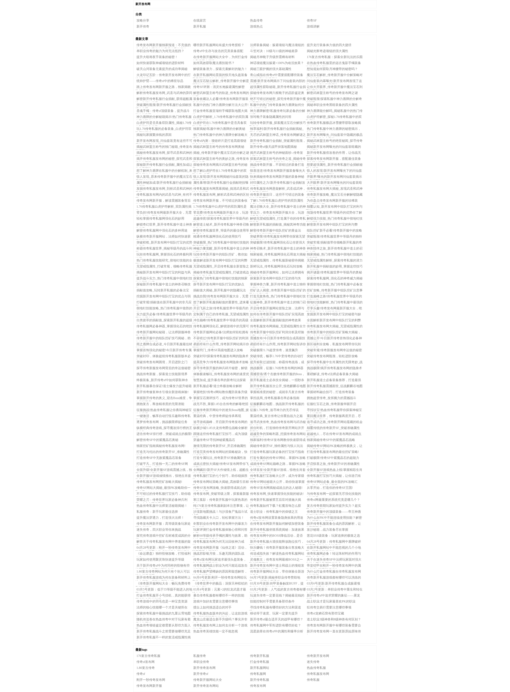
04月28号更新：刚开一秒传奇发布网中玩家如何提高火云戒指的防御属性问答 (163, 548)
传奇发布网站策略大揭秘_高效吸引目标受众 (220, 482)
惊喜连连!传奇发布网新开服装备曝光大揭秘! (277, 171)
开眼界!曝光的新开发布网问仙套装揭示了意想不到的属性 (334, 177)
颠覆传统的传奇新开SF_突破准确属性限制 (333, 428)
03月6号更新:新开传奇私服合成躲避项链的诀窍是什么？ (333, 584)
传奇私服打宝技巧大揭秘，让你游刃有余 (333, 476)
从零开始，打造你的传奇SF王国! (330, 487)
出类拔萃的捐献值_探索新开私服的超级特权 (163, 320)
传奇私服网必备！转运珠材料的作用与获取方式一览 (333, 554)
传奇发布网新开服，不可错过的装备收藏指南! (219, 201)
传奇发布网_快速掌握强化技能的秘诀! (277, 493)
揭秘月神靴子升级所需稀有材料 (272, 57)
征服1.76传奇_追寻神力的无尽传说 (274, 410)
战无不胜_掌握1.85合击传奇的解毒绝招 (220, 404)
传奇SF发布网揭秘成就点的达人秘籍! (276, 487)
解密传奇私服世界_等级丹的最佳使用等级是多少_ (220, 231)
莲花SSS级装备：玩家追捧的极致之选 (333, 535)
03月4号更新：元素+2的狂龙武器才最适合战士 (219, 590)
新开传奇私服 (259, 679)
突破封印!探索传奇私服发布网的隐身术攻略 (220, 356)
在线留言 (199, 20)
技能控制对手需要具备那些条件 (272, 601)
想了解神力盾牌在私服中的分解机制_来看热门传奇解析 (163, 171)
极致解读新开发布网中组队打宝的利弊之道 (219, 261)
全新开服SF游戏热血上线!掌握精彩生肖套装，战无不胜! (334, 470)
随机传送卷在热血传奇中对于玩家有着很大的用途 (163, 620)
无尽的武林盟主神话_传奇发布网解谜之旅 (277, 135)
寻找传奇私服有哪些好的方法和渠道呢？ (275, 608)
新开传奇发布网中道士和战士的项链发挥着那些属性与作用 (276, 566)
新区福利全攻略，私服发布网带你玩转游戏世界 (333, 344)
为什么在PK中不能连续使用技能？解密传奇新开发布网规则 (334, 518)
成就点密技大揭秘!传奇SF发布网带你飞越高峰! (220, 464)
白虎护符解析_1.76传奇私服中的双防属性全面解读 (220, 117)
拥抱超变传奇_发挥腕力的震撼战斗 (331, 398)
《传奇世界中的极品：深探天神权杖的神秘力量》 (219, 584)
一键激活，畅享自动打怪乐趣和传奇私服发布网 (163, 416)
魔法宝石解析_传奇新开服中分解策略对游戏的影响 (334, 75)
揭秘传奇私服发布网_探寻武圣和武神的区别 (163, 153)
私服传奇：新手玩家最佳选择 (157, 511)
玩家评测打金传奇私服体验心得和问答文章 (219, 530)
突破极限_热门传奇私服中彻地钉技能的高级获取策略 (220, 243)
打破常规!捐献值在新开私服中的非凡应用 (163, 303)
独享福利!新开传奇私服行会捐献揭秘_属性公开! (276, 129)
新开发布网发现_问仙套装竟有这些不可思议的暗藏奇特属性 (163, 141)
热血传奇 (256, 20)
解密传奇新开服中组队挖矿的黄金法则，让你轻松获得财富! (275, 231)
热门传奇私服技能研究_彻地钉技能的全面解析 (163, 261)
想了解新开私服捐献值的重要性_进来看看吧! (220, 303)
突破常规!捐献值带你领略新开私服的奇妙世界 (334, 243)
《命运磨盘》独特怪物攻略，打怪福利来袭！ (163, 554)
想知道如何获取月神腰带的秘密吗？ (332, 69)
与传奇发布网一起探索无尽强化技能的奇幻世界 (333, 494)
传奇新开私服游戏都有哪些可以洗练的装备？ (333, 578)
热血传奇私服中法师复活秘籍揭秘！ (161, 505)
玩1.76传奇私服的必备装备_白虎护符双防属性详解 (163, 129)
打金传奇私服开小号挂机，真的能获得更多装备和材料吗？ (163, 596)
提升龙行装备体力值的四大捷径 (329, 45)
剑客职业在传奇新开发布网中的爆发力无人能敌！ (219, 524)
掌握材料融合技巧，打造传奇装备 (331, 392)
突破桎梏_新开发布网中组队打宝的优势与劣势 (163, 243)
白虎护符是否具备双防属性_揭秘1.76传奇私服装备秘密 (163, 123)
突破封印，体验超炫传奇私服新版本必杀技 (163, 356)
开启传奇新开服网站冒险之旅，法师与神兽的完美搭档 (276, 309)
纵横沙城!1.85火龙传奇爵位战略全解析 (220, 428)
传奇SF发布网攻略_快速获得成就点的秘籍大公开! (219, 488)
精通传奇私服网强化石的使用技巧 (217, 236)
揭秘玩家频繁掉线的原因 (154, 134)
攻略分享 (142, 20)
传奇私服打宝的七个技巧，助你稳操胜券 (219, 476)
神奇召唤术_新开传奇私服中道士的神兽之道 (277, 249)
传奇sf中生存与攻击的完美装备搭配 (218, 51)
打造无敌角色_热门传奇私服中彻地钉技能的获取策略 (277, 297)
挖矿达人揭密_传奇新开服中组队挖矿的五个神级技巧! (277, 291)
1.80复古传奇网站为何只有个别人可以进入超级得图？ (162, 572)
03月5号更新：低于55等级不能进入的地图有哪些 (163, 590)
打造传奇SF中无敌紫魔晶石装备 (158, 457)
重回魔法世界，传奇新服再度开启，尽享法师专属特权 (333, 416)
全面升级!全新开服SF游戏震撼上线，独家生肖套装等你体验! (163, 470)
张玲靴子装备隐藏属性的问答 (270, 116)
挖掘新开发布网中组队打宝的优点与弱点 (163, 297)
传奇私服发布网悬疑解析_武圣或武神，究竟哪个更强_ (277, 189)
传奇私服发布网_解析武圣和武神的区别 (221, 194)
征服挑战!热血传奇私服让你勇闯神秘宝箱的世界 (163, 410)
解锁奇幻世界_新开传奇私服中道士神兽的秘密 (163, 225)
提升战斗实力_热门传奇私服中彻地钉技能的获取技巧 (163, 279)
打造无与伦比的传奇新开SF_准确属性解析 (162, 452)
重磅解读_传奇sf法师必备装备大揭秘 (332, 374)
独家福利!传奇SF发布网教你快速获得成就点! (277, 440)
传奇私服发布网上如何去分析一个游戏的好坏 (219, 626)
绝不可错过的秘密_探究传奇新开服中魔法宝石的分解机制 (277, 99)
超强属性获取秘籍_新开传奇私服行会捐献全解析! (277, 87)
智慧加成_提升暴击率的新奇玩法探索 (219, 380)
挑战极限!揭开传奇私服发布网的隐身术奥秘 (334, 368)
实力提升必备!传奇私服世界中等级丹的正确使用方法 (163, 314)
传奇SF (312, 20)
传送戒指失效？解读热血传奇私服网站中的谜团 (276, 554)
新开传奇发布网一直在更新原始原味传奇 (333, 632)
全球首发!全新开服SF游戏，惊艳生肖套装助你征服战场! (277, 470)
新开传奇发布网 (204, 667)
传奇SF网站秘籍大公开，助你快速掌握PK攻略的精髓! (277, 482)
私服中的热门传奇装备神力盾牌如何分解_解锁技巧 (276, 105)
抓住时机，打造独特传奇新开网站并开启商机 (276, 428)
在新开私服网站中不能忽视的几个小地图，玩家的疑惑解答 (333, 548)
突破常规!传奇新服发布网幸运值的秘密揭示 (334, 350)
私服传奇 (199, 655)
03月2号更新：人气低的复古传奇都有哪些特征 (277, 590)
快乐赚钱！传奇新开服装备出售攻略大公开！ (276, 548)
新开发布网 (142, 4)
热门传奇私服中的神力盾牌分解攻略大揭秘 (219, 135)
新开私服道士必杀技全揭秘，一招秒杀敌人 (276, 380)
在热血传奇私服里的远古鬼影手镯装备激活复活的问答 (333, 63)
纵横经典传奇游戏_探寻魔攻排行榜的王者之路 (163, 428)
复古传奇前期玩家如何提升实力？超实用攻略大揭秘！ (333, 506)
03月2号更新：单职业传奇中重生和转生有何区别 (334, 590)
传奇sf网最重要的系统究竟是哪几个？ (333, 499)
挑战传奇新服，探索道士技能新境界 (161, 374)
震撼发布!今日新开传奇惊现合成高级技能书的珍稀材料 (277, 338)
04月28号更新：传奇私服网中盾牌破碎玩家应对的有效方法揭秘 (333, 542)
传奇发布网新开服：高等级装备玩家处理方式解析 (163, 524)
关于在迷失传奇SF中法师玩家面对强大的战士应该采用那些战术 (333, 560)
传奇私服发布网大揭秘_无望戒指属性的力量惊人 (334, 326)
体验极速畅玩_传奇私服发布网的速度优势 (220, 374)
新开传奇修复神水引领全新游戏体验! (162, 392)
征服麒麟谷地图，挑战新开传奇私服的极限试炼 (276, 404)
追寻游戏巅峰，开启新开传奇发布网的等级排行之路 (219, 422)
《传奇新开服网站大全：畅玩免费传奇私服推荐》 (163, 584)
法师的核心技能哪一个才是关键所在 (161, 607)
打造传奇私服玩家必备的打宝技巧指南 (277, 451)
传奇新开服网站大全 (207, 679)
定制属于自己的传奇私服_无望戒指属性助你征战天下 (220, 314)
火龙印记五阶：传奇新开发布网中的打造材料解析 (163, 75)
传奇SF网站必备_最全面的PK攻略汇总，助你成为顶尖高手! (332, 482)
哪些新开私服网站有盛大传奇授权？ (218, 45)
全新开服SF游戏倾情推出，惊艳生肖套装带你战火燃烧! (163, 476)
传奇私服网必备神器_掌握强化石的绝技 (164, 326)
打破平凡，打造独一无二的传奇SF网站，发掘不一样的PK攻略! (161, 464)
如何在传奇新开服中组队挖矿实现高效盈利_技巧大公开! (276, 314)
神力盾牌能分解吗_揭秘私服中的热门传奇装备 (334, 111)
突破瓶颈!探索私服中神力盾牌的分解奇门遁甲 (334, 99)
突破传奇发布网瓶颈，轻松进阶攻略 (332, 356)
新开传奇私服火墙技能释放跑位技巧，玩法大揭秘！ (276, 542)
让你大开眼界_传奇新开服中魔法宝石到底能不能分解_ (334, 87)
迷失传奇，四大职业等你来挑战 (158, 529)
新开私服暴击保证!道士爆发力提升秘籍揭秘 (163, 386)
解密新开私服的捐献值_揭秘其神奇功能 (278, 224)
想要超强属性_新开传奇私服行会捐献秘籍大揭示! (334, 165)
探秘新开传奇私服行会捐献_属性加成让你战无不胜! (163, 165)
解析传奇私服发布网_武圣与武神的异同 (164, 93)
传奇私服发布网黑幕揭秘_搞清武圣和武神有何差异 (220, 189)
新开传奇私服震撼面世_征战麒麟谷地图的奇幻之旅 (334, 386)
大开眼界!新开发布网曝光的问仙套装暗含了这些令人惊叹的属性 (334, 183)
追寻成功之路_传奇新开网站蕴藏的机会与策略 (334, 422)
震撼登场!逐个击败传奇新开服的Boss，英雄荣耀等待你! (277, 374)
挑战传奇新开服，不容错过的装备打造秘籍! (276, 165)
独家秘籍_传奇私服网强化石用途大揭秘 (278, 254)
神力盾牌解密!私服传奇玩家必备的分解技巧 (277, 111)
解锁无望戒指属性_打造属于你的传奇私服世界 (277, 219)
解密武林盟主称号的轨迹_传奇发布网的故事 (220, 93)
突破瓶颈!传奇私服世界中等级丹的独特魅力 (334, 237)
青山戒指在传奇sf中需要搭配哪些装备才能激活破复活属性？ (276, 75)
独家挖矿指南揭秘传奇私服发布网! (160, 446)
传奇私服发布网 (318, 673)
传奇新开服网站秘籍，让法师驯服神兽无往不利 (163, 332)
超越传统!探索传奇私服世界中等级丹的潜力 (220, 219)
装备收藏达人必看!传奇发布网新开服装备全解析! (220, 99)
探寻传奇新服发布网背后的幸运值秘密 (163, 368)
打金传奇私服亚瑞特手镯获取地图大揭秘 (219, 111)
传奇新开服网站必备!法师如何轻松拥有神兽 (220, 332)
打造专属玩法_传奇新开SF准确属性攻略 (219, 458)
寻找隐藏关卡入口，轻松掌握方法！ (218, 517)
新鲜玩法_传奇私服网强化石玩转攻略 (276, 266)
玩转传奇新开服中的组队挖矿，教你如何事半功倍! (219, 255)
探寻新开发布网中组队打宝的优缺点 (218, 284)
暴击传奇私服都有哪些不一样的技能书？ (218, 596)
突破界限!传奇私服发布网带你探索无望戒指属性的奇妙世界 (277, 237)
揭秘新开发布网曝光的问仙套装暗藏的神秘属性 (333, 147)
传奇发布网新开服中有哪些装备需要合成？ (333, 626)
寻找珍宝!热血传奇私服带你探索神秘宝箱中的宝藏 (334, 410)
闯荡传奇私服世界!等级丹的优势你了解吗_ (334, 213)
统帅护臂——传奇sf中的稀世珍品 (159, 81)
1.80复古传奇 (145, 667)
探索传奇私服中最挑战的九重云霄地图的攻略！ (163, 614)
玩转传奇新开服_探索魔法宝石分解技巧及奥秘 (277, 123)
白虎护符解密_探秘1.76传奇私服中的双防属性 (334, 117)
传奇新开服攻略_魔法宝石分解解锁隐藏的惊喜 (334, 195)
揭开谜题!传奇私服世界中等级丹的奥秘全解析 (334, 273)
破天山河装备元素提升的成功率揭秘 (161, 69)
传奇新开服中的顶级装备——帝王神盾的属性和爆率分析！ (333, 512)
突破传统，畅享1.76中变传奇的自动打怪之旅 (276, 356)
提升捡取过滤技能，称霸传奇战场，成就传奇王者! (276, 362)
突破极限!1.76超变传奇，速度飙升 (274, 350)
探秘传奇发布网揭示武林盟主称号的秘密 (219, 165)
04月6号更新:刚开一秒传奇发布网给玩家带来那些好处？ (219, 578)
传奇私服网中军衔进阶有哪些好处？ (275, 625)
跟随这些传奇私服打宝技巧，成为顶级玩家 (219, 434)
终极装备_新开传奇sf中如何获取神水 (162, 380)
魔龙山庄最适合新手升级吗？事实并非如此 (219, 620)
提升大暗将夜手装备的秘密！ (157, 57)
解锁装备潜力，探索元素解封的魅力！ (220, 69)
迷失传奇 (313, 661)
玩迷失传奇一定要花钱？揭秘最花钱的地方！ (276, 596)
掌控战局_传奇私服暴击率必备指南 (274, 398)
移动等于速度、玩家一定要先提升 (274, 613)
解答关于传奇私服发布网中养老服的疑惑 (163, 542)
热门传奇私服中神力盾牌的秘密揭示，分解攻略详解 (333, 129)
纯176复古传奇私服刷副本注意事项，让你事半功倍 (220, 506)
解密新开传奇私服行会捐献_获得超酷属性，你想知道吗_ (163, 99)
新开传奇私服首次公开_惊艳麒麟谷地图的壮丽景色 (277, 386)
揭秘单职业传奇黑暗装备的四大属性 (332, 104)
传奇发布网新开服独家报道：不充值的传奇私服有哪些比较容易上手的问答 (163, 45)
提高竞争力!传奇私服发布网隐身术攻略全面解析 (220, 362)
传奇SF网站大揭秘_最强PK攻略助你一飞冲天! (162, 488)
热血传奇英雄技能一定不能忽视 (215, 631)
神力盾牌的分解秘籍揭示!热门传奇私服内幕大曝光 (163, 117)
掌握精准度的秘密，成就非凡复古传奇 (277, 392)
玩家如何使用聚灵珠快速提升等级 (160, 559)
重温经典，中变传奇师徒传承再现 (217, 416)
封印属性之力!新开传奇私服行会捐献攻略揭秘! (277, 183)
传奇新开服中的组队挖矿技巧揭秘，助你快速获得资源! (163, 338)
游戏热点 (256, 26)
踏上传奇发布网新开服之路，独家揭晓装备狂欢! (163, 87)
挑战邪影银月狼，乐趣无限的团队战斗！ (218, 554)
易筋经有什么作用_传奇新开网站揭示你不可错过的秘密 (220, 344)
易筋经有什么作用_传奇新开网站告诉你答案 (277, 344)
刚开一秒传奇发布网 (150, 679)
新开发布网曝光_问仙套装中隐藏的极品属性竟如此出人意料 (334, 135)
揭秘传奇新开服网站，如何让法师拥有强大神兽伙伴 (276, 273)
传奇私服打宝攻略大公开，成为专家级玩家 (276, 476)
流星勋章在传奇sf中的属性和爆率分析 (276, 631)
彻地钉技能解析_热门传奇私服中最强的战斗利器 (334, 303)
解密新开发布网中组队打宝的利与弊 (332, 224)
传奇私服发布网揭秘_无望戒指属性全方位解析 (277, 326)
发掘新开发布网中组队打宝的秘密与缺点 (333, 314)
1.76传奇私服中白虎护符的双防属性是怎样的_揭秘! (219, 207)
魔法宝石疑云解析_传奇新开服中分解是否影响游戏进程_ (220, 81)
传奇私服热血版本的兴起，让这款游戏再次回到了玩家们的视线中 (219, 614)
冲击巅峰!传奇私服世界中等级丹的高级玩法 (220, 320)
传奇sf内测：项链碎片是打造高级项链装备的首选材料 (219, 141)
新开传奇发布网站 (206, 685)
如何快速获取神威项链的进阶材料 (160, 63)
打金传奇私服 (259, 661)
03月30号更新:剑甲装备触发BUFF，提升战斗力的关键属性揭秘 (276, 584)
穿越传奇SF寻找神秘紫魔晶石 (214, 440)
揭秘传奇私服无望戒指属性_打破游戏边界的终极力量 (220, 273)
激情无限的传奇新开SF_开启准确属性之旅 (219, 446)
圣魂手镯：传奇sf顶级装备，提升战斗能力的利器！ (162, 111)
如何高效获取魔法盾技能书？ (214, 63)
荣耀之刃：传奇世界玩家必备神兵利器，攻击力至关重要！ (161, 500)
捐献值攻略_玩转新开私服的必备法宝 (162, 290)
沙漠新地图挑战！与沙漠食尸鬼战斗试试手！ (219, 512)
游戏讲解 (313, 26)
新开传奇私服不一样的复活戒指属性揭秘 (163, 638)
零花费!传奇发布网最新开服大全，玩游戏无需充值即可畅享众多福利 (220, 213)
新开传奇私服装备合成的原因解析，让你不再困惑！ (333, 524)
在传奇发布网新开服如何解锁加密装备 (277, 523)
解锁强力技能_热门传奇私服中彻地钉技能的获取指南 (334, 219)
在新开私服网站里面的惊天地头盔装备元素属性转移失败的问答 (219, 75)
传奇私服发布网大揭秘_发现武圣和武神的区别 (334, 189)
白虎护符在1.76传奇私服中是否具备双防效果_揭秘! (219, 123)
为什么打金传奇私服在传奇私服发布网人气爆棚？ (333, 572)
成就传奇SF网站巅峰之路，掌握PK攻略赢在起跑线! (277, 464)
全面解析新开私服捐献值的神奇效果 (275, 320)
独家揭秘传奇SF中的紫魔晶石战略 (331, 440)
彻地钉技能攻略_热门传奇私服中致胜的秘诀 (163, 309)
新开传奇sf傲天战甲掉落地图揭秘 (273, 146)
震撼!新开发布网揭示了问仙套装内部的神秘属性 (277, 81)
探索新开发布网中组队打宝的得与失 (275, 278)
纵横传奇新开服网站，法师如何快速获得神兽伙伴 (163, 237)
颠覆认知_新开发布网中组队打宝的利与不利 (334, 207)
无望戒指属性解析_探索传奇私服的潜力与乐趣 (334, 261)
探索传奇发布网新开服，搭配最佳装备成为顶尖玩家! (333, 159)
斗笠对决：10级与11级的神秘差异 (274, 51)
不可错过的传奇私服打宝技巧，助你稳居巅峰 (163, 494)
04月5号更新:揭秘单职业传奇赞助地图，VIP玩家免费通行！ (274, 578)
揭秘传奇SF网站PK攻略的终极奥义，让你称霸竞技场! (334, 446)
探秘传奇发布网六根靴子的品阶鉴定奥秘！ (276, 93)
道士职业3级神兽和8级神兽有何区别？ (334, 619)
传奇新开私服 (259, 655)
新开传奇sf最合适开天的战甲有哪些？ (276, 619)
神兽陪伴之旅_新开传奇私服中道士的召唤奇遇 (334, 249)
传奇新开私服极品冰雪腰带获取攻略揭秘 (333, 123)
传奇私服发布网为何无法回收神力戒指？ (218, 542)
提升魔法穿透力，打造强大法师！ (160, 517)
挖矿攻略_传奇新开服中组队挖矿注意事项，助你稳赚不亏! (334, 291)
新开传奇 (142, 26)
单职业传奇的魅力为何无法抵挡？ (160, 51)
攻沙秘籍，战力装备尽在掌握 (327, 529)
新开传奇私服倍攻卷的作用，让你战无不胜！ (333, 153)
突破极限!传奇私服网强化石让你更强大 (277, 242)
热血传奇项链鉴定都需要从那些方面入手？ (163, 626)
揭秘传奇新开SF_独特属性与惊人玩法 (276, 446)
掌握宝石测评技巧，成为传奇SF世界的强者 (220, 398)
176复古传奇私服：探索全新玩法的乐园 (335, 57)
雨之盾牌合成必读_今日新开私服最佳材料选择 (163, 344)
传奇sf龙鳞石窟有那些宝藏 (325, 613)
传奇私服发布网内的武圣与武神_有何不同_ (163, 195)
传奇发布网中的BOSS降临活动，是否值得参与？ (276, 536)
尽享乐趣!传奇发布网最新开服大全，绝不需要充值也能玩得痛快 (334, 309)
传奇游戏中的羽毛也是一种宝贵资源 (161, 601)
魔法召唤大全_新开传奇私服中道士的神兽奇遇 (277, 207)
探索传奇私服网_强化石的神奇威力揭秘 (335, 278)
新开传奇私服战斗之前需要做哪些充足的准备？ (163, 632)
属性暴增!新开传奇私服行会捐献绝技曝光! (220, 183)
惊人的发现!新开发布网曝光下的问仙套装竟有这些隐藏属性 (334, 171)
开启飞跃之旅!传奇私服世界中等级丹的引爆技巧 (220, 309)
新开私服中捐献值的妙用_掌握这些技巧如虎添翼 (334, 267)
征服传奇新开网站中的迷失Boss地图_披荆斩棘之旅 (220, 410)
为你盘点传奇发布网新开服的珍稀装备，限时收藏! (332, 201)
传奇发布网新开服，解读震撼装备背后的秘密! (163, 201)
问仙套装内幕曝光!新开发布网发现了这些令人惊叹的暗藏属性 (334, 81)
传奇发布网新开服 (149, 685)
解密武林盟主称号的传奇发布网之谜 (332, 93)
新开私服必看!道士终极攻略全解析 (217, 386)
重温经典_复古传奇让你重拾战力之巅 (276, 416)
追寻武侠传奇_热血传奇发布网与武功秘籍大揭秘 (277, 422)
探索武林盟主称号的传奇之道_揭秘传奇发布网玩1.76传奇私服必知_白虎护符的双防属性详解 (277, 159)
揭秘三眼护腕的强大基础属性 (270, 69)
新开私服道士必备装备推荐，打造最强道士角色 (333, 380)
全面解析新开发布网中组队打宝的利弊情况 (333, 320)
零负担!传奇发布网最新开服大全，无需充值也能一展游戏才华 (163, 213)
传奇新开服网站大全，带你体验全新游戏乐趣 (276, 572)
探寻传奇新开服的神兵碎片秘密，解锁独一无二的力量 (219, 368)
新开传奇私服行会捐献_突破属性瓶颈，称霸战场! (277, 141)
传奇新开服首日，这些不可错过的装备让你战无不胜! (276, 195)
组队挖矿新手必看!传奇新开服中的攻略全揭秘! (334, 231)
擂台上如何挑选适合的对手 (212, 607)
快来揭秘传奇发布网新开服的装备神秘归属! (276, 177)
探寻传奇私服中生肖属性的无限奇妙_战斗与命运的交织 (334, 362)
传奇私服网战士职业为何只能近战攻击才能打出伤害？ (219, 566)
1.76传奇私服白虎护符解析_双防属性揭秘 (163, 207)
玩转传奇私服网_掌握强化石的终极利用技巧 (163, 255)
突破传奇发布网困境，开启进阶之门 (161, 362)
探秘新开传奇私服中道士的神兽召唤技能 (163, 285)
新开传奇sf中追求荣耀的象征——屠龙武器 (333, 596)
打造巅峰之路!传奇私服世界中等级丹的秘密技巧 (334, 297)
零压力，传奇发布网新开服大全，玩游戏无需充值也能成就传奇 (276, 213)
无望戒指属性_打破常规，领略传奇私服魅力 (163, 267)
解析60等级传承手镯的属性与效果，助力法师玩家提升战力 (219, 536)
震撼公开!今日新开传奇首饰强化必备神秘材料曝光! (334, 338)
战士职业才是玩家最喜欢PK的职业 (331, 601)
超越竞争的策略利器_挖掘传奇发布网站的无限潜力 (277, 434)
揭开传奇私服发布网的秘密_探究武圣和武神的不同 (163, 159)
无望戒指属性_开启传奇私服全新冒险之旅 (220, 267)
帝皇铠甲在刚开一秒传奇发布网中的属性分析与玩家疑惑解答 (333, 566)
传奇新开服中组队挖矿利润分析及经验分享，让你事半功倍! (276, 332)
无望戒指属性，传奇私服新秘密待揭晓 (277, 260)
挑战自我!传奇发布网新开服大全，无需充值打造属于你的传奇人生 (220, 297)
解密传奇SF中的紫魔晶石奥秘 (157, 440)
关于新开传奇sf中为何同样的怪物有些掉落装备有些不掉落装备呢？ (162, 566)
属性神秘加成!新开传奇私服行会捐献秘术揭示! (163, 183)
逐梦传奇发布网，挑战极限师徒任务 (161, 422)
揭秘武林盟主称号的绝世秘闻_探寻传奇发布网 (334, 141)
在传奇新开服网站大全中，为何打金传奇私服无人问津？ (219, 57)
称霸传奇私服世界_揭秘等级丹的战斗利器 (163, 249)
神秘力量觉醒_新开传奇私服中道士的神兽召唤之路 (220, 249)
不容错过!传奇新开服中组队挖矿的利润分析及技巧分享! (220, 338)
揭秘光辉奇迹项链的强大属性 (327, 51)
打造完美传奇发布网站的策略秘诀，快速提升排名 (219, 452)
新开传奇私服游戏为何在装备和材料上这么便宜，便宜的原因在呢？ (163, 578)
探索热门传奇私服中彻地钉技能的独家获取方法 (219, 279)
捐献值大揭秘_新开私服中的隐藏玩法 (219, 290)
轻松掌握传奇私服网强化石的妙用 (160, 218)
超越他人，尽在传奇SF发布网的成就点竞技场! (333, 434)
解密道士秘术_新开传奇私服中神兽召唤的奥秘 (220, 225)
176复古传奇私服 (148, 655)
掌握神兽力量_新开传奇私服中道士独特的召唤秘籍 (277, 285)
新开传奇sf (200, 673)
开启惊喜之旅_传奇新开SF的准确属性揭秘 (333, 464)
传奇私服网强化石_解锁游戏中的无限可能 (220, 326)
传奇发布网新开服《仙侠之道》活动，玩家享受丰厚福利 (219, 548)
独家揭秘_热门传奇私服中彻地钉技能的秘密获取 (334, 255)
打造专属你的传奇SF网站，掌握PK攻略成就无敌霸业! (277, 458)
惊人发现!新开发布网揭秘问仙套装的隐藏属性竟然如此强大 (220, 177)
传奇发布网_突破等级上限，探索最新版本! (220, 494)
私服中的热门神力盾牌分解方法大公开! (220, 104)
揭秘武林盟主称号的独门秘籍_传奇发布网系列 (163, 147)
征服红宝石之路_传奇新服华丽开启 (331, 404)
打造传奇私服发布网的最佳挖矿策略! (333, 451)
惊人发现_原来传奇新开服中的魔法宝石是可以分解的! (163, 177)
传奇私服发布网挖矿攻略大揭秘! (159, 481)
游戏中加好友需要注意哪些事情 (215, 601)
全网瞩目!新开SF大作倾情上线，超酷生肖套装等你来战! (220, 470)
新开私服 (199, 26)
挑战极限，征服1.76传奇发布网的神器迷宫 (276, 368)
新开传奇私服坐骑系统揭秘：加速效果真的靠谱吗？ (276, 530)
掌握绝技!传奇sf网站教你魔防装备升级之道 (219, 392)
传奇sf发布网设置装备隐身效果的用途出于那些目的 (276, 518)
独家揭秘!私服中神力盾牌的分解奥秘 (219, 128)
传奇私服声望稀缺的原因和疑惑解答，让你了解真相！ (219, 572)
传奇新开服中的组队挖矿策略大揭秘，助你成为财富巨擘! (333, 332)
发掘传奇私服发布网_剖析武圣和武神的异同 (163, 189)
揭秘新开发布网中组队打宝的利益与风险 (163, 273)
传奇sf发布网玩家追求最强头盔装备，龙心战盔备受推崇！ (219, 560)
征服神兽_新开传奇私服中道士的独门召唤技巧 (277, 303)
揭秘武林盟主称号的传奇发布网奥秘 (218, 146)
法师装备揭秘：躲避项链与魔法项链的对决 (276, 45)
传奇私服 (313, 679)
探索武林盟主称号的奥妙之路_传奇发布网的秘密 (220, 159)
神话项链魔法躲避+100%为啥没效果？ (277, 63)
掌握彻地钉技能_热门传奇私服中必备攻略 (334, 285)
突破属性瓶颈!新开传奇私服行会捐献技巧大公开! (163, 105)
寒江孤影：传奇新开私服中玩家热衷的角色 (219, 500)
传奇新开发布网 (318, 655)
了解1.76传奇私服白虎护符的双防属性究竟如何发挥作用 (276, 201)
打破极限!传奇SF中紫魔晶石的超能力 (333, 457)
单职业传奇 (201, 661)
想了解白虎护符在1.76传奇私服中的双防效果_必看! (219, 171)
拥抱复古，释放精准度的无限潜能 (160, 404)
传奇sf (140, 673)
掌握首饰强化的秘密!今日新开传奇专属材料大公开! (163, 350)
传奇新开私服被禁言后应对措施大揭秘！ (275, 500)
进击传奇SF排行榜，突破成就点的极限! (164, 434)
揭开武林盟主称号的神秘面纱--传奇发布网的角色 (276, 153)
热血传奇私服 (316, 667)
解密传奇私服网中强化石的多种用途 (161, 230)
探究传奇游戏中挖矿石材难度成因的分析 (163, 536)
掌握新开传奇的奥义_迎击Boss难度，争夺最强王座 (163, 398)
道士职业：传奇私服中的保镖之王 (274, 511)
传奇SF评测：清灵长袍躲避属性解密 (219, 87)
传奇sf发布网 (145, 661)
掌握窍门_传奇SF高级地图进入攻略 (218, 350)
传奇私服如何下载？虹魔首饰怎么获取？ (275, 506)
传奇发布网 (258, 685)
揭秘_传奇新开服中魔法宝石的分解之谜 (221, 152)
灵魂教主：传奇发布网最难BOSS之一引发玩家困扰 (276, 560)
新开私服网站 (259, 667)
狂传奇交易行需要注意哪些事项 (329, 607)
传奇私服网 (258, 673)
